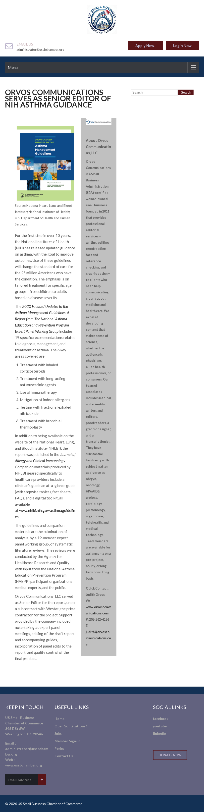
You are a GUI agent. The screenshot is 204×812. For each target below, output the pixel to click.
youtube (160, 726)
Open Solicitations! (70, 726)
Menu (13, 67)
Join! (58, 733)
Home (59, 718)
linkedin (159, 733)
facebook (160, 718)
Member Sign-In (67, 741)
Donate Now (170, 755)
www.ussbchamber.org (23, 765)
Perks (59, 748)
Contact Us (63, 756)
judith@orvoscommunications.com (98, 638)
